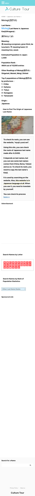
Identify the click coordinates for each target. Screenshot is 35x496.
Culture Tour (17, 493)
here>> (7, 197)
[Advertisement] (17, 222)
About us (22, 488)
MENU (7, 3)
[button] (3, 2)
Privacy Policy (14, 488)
